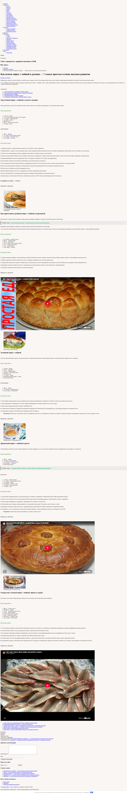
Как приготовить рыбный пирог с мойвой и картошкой (18, 93)
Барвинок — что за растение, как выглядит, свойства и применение (21, 776)
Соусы (8, 35)
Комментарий (4, 753)
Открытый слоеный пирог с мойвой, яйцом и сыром (17, 97)
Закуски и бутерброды (12, 38)
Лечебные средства (11, 31)
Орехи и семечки (10, 21)
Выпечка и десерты (11, 44)
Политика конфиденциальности (12, 784)
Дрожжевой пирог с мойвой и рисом (13, 95)
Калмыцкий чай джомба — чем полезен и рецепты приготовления (20, 771)
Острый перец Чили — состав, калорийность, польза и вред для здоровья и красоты (25, 725)
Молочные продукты (11, 19)
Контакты (6, 783)
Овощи (8, 9)
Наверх (2, 55)
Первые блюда (10, 40)
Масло (8, 11)
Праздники (9, 52)
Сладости (8, 13)
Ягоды (8, 6)
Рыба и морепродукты (12, 25)
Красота (6, 32)
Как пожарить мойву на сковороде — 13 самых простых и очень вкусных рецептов (32, 738)
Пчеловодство (10, 17)
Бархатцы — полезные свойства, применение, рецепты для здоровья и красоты (30, 740)
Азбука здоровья (10, 30)
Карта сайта (6, 781)
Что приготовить (10, 43)
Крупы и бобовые (10, 22)
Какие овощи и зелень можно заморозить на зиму (16, 728)
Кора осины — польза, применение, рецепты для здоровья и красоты (21, 729)
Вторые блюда (10, 42)
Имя (2, 756)
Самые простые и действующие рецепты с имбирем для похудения (20, 723)
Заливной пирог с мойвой (11, 94)
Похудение (6, 50)
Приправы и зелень (11, 23)
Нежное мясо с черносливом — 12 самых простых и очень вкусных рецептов (23, 726)
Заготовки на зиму (11, 47)
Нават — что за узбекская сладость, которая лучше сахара (18, 772)
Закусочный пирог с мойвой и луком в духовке (16, 91)
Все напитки (9, 15)
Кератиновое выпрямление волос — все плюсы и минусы (18, 724)
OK (91, 792)
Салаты (8, 36)
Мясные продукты (11, 18)
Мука (7, 10)
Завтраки (8, 39)
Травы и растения (10, 28)
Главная (5, 3)
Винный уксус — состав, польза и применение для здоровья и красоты (21, 774)
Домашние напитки (11, 46)
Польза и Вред (3, 58)
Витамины (9, 14)
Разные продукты (10, 26)
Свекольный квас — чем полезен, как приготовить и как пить (19, 773)
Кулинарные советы (11, 48)
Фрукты (8, 7)
